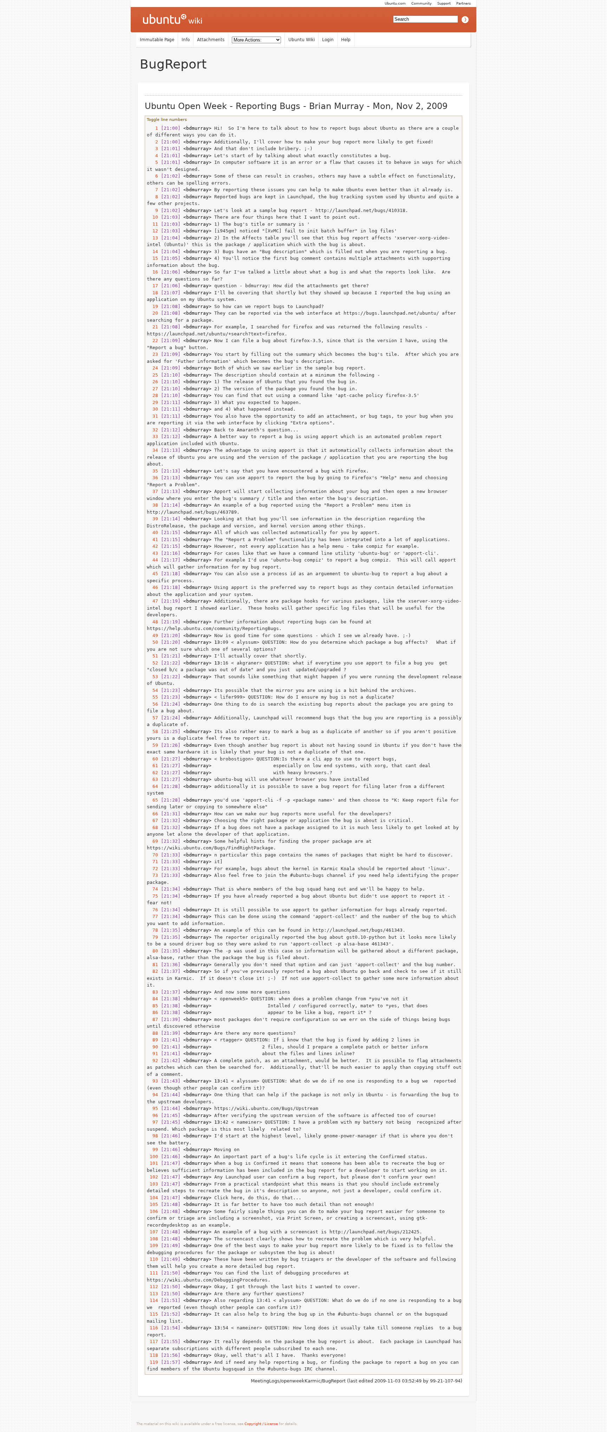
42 (152, 546)
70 (152, 855)
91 (152, 1053)
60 (152, 759)
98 (152, 1135)
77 (152, 916)
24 (152, 368)
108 (152, 1238)
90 (152, 1046)
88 (152, 1033)
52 (152, 663)
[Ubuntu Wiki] (172, 19)
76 (152, 909)
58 (152, 731)
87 (152, 1019)
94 (152, 1094)
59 (152, 745)
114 (152, 1300)
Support (444, 3)
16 (152, 272)
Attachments (210, 39)
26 (152, 381)
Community (421, 3)
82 (152, 971)
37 (152, 491)
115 (152, 1314)
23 (152, 354)
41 (152, 539)
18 (152, 292)
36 (152, 477)
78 (152, 930)
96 (152, 1115)
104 (152, 1197)
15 (152, 258)
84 (152, 998)
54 (152, 690)
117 (152, 1341)
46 (152, 587)
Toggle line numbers (167, 119)
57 (152, 717)
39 (152, 518)
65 (152, 800)
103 (152, 1184)
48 (152, 621)
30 (152, 409)
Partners (463, 3)
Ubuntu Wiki (301, 39)
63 (152, 779)
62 (152, 772)
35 (152, 471)
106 (152, 1211)
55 (152, 697)
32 (152, 429)
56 (152, 704)
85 (152, 1005)
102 (152, 1177)
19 (152, 306)
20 (152, 313)
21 (152, 326)
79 (152, 937)
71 (152, 861)
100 (152, 1156)
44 (152, 560)
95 (152, 1108)
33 (152, 436)
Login (328, 39)
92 (152, 1060)
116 (152, 1327)
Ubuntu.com (395, 3)
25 (152, 375)
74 (152, 889)
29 (152, 402)
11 (152, 224)
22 (152, 340)
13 (152, 237)
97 (152, 1122)
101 (152, 1163)
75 (152, 896)
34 (152, 450)
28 (152, 395)
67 (152, 820)
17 (152, 285)
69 (152, 841)
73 (152, 875)
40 (152, 532)
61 (152, 765)
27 (152, 388)
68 (152, 827)
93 (152, 1081)
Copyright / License (261, 1424)
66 (152, 813)
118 (152, 1355)
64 (152, 786)
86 (152, 1012)
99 (152, 1149)
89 (152, 1039)
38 (152, 505)
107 (152, 1231)
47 (152, 601)
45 (152, 573)
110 (152, 1259)
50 (152, 642)
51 (152, 656)
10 (152, 217)
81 (152, 964)
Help (346, 39)
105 (152, 1204)
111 (152, 1273)
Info (186, 39)
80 (152, 950)
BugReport (173, 64)
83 (152, 992)
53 (152, 676)
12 (152, 230)
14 (152, 251)
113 (152, 1293)
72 (152, 868)
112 (152, 1286)
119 (152, 1362)
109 (152, 1245)
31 (152, 416)
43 (152, 553)
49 (152, 635)
